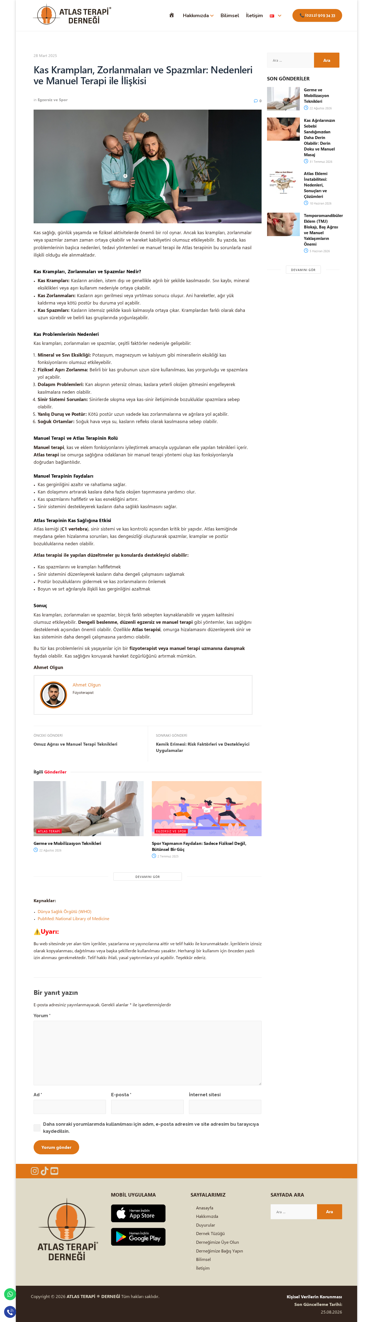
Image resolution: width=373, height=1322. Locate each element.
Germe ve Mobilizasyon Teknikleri (67, 843)
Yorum (42, 1015)
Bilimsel (230, 15)
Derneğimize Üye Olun (217, 1242)
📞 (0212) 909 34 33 (317, 15)
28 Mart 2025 (45, 55)
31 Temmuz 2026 (320, 161)
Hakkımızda (196, 15)
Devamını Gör (147, 876)
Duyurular (205, 1225)
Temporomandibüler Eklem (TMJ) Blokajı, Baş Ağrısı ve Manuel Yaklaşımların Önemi (323, 230)
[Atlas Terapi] (72, 15)
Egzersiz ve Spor (53, 99)
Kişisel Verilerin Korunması (314, 1296)
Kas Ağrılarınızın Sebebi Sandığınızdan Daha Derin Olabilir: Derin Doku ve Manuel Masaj (319, 137)
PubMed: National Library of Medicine (73, 918)
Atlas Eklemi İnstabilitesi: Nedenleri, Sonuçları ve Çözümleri (315, 185)
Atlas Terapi (49, 831)
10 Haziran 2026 (320, 203)
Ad (38, 1094)
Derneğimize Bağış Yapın (219, 1251)
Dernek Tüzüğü (210, 1233)
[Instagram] (35, 1171)
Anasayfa (204, 1207)
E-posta (121, 1094)
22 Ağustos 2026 (50, 850)
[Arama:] (290, 60)
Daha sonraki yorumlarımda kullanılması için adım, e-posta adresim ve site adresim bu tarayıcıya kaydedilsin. (151, 1128)
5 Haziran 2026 (319, 251)
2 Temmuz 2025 (168, 856)
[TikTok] (44, 1171)
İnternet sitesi (205, 1094)
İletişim (254, 15)
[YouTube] (54, 1171)
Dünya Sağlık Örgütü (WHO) (64, 911)
